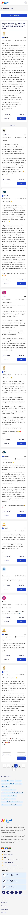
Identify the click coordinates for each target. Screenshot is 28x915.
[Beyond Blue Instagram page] (12, 892)
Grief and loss (5, 783)
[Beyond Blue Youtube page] (8, 892)
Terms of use (4, 905)
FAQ (5, 857)
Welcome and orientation (7, 804)
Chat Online (11, 880)
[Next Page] (14, 769)
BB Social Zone (10, 780)
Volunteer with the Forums (10, 865)
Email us (10, 886)
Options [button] (26, 8)
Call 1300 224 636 (12, 874)
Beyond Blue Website (7, 820)
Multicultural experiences (16, 783)
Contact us (4, 902)
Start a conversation (14, 15)
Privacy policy (4, 909)
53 (23, 766)
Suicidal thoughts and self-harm (9, 795)
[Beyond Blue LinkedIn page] (20, 892)
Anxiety (3, 780)
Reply (21, 118)
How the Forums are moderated (12, 860)
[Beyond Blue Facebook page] (4, 892)
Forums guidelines (8, 854)
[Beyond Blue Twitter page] (16, 892)
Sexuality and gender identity (8, 792)
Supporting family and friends (8, 798)
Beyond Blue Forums (5, 2)
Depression (18, 780)
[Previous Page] (4, 766)
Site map (3, 912)
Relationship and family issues (9, 789)
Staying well (20, 792)
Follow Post (21, 114)
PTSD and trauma (6, 786)
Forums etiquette (8, 862)
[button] (9, 117)
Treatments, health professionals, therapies (12, 801)
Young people (18, 804)
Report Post (6, 118)
